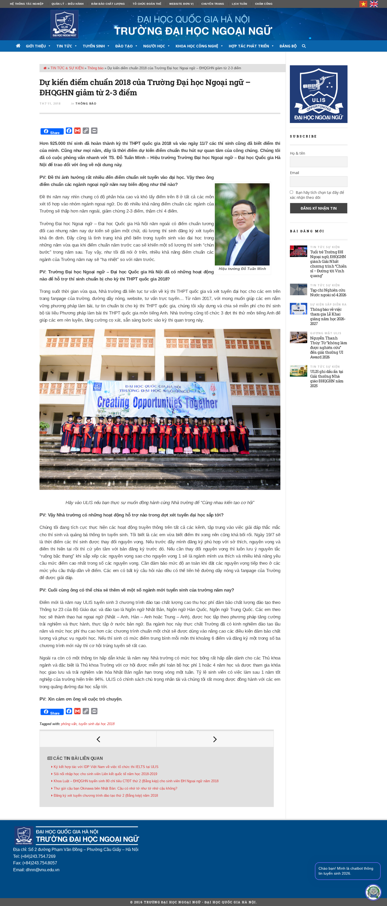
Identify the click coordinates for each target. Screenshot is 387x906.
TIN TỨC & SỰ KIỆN (67, 68)
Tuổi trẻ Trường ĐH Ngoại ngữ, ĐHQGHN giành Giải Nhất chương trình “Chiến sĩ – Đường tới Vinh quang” (328, 263)
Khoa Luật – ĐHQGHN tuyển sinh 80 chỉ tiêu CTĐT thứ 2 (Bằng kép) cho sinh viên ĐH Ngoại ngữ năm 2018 (136, 781)
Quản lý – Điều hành (68, 3)
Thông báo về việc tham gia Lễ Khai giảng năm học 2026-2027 (327, 316)
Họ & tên (297, 153)
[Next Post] (215, 739)
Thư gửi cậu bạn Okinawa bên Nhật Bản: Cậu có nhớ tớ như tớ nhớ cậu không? (115, 788)
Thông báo (95, 68)
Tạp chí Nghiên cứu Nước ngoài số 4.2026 (328, 292)
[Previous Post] (98, 739)
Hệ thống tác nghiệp (27, 3)
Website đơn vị (181, 3)
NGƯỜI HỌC (154, 45)
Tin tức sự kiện (325, 247)
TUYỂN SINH (94, 45)
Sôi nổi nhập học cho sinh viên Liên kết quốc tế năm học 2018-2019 (105, 774)
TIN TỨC (64, 45)
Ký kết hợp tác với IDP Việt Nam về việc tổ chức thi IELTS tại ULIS (106, 767)
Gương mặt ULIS (325, 333)
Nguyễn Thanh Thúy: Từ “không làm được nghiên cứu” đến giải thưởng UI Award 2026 (328, 347)
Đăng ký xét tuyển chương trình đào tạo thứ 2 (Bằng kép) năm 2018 (106, 795)
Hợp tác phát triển (249, 45)
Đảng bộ (288, 45)
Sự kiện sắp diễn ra (328, 304)
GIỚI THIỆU (36, 45)
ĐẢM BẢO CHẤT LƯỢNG (108, 3)
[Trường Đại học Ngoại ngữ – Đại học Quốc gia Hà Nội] (193, 24)
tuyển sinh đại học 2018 (96, 724)
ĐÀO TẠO (124, 45)
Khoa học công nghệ (197, 45)
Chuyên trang (212, 3)
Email (294, 172)
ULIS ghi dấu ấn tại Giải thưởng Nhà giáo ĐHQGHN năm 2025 (326, 378)
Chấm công (264, 3)
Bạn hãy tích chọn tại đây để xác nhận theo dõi (317, 195)
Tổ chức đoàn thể (147, 3)
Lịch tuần (239, 3)
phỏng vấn (69, 724)
